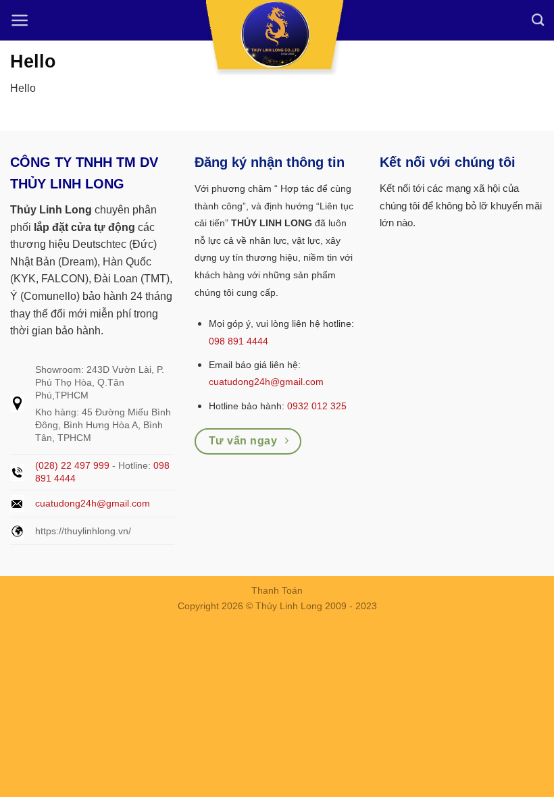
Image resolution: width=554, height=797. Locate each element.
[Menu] (20, 20)
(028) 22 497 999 (72, 465)
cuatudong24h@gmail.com (92, 503)
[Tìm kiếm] (538, 20)
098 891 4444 (238, 341)
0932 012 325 (317, 406)
